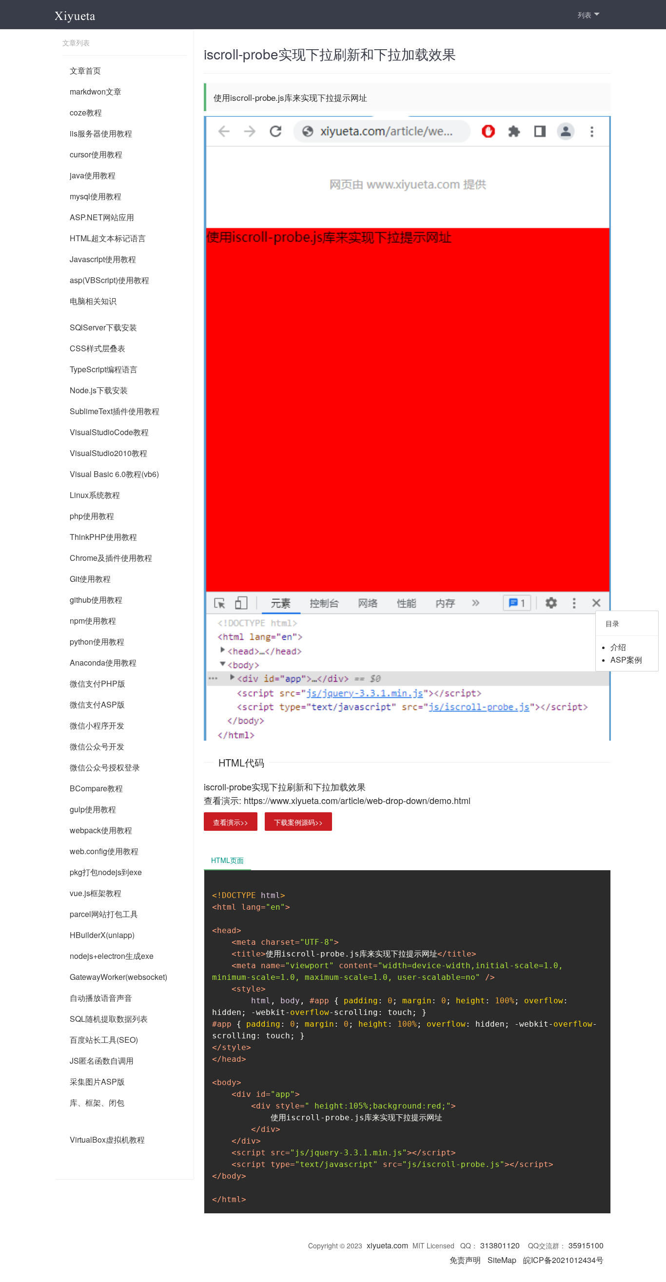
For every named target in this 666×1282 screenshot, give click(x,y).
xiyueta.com (387, 1245)
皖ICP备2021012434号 (563, 1259)
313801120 (500, 1245)
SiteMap (502, 1259)
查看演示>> (230, 822)
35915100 (586, 1245)
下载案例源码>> (298, 822)
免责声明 (465, 1259)
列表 (584, 14)
